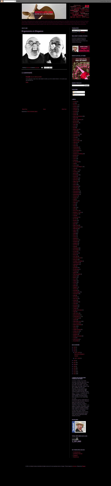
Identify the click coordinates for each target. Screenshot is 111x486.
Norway (74, 254)
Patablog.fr (75, 455)
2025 (74, 347)
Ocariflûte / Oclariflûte (77, 261)
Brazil (74, 127)
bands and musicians (77, 116)
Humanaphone (76, 191)
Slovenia (75, 288)
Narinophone (76, 239)
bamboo (75, 114)
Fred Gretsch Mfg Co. (77, 166)
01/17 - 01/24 (77, 358)
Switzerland (75, 301)
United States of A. (77, 321)
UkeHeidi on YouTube (77, 453)
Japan (74, 207)
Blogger (83, 466)
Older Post (64, 109)
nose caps (75, 256)
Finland (74, 160)
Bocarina (75, 121)
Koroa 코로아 (76, 210)
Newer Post (24, 109)
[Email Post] (42, 67)
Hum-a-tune (75, 189)
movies (74, 236)
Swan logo (75, 298)
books (74, 124)
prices (74, 279)
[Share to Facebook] (50, 67)
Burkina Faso (76, 129)
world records (76, 339)
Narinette (75, 238)
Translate (83, 32)
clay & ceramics (76, 140)
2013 (74, 369)
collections (75, 142)
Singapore (75, 287)
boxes (74, 125)
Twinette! (76, 355)
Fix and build (75, 161)
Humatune (75, 196)
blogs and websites (77, 119)
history (74, 184)
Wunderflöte (75, 340)
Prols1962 (28, 76)
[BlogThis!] (46, 67)
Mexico (74, 235)
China (74, 137)
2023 (74, 348)
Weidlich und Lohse (77, 336)
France (74, 165)
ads (74, 103)
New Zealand (76, 249)
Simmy (74, 285)
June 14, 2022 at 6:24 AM (36, 76)
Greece (74, 176)
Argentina (75, 108)
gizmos (74, 173)
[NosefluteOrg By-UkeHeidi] (79, 432)
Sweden (75, 300)
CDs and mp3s (76, 134)
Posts (75, 92)
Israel (74, 204)
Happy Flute (75, 181)
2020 (74, 360)
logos (74, 223)
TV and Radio (76, 318)
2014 (74, 368)
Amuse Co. (75, 104)
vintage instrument (77, 329)
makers (74, 230)
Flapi (74, 163)
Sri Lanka (75, 296)
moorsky (74, 466)
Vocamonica (75, 332)
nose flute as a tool (77, 257)
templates (75, 306)
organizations (76, 264)
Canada (74, 130)
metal (74, 233)
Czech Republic (76, 150)
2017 (74, 362)
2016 (74, 364)
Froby (74, 168)
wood (74, 337)
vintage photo (76, 331)
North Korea (75, 252)
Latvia (74, 215)
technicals (75, 305)
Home (44, 109)
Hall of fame (75, 178)
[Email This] (45, 67)
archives (75, 106)
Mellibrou (75, 231)
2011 (74, 373)
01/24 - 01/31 (77, 352)
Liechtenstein (76, 217)
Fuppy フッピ (76, 169)
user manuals (76, 322)
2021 (74, 350)
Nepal (74, 246)
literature (75, 220)
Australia (75, 111)
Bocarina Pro (76, 122)
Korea (74, 209)
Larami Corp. (76, 213)
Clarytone (75, 139)
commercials (76, 147)
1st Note (75, 101)
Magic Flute (75, 225)
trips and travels (76, 314)
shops (74, 283)
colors (74, 143)
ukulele (74, 319)
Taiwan (74, 303)
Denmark (75, 152)
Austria (74, 113)
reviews (74, 282)
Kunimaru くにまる (77, 212)
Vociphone (75, 334)
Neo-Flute (75, 244)
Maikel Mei (75, 228)
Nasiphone (75, 243)
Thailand (75, 308)
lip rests (74, 218)
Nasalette (75, 241)
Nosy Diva (75, 259)
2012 (74, 371)
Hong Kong (75, 187)
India (74, 199)
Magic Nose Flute (77, 226)
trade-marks (75, 313)
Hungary (75, 197)
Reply (27, 82)
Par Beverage (76, 269)
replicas (74, 280)
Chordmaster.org (76, 452)
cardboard (75, 132)
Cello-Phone (75, 135)
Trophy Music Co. (77, 316)
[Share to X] (48, 67)
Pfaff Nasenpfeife (76, 274)
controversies (76, 148)
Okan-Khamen (76, 262)
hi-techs (75, 182)
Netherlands (75, 248)
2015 (74, 366)
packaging (75, 267)
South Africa (75, 293)
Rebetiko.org (76, 456)
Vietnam (75, 327)
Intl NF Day (75, 200)
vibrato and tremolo (77, 324)
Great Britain (75, 174)
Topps (74, 311)
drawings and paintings (78, 153)
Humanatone (76, 192)
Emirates (75, 155)
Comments (76, 94)
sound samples (76, 292)
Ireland (74, 202)
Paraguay (75, 270)
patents (74, 272)
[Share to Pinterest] (51, 67)
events (74, 158)
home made (75, 186)
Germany (75, 171)
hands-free (75, 179)
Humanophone (76, 194)
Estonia (74, 156)
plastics (74, 277)
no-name (75, 251)
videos (74, 326)
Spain (74, 295)
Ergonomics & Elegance (79, 354)
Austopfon (75, 109)
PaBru (74, 265)
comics (74, 145)
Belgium (74, 117)
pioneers (75, 275)
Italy (74, 205)
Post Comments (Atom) (32, 111)
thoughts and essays (77, 309)
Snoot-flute (75, 290)
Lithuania (75, 222)
